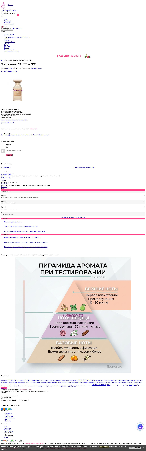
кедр (76, 380)
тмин (100, 382)
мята (48, 380)
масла (30, 135)
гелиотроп (76, 385)
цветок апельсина (131, 380)
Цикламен (60, 382)
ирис (62, 386)
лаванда (96, 380)
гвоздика (39, 386)
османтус (119, 382)
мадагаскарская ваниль (81, 386)
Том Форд (3, 135)
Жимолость (43, 386)
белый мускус (113, 380)
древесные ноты (71, 386)
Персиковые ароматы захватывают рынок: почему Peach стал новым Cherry (26, 242)
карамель (115, 382)
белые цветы (110, 382)
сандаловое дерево (25, 386)
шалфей (5, 380)
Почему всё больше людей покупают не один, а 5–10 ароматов (22, 237)
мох (98, 382)
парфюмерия (46, 135)
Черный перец (4, 385)
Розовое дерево (25, 382)
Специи (127, 382)
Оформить (4, 30)
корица (124, 382)
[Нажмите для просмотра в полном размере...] (17, 106)
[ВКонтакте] (2, 409)
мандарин (36, 380)
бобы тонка (122, 380)
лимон (13, 382)
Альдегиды (16, 385)
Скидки (7, 414)
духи (14, 135)
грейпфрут (126, 385)
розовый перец (115, 385)
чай (132, 382)
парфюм (9, 135)
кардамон (3, 382)
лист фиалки (106, 380)
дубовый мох (21, 380)
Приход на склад (36, 68)
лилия (38, 385)
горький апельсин (56, 386)
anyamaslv (9, 68)
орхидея (70, 380)
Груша (19, 386)
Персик (64, 380)
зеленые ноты (43, 385)
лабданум (48, 382)
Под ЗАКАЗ (4, 183)
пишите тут (33, 128)
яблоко (30, 382)
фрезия (140, 382)
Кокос (16, 382)
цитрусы (33, 382)
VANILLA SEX (37, 135)
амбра (95, 384)
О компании (8, 413)
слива (130, 382)
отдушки (25, 135)
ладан (51, 386)
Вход (5, 19)
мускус (82, 379)
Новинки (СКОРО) (6, 174)
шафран (20, 382)
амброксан (64, 382)
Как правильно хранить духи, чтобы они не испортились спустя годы (24, 231)
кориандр (101, 380)
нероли (15, 386)
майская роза (69, 382)
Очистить (10, 30)
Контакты (8, 421)
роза (108, 385)
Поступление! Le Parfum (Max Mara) (84, 167)
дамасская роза (104, 382)
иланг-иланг (54, 382)
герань (2, 380)
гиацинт (141, 380)
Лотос (73, 380)
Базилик (95, 382)
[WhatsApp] (9, 409)
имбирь (48, 386)
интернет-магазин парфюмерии (34, 443)
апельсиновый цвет (7, 386)
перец (46, 380)
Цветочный (43, 382)
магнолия (8, 382)
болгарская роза (89, 382)
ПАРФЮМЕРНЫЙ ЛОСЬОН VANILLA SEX (14, 120)
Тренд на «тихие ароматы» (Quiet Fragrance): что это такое (21, 226)
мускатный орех (33, 386)
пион (8, 385)
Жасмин (102, 384)
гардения (72, 385)
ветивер (52, 380)
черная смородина (80, 382)
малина (65, 386)
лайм (67, 380)
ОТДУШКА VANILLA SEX (9, 71)
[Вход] (7, 146)
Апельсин (136, 382)
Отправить (9, 155)
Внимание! (4, 187)
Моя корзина (7, 22)
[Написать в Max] (140, 426)
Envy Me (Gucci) (5, 167)
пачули (90, 380)
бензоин (12, 385)
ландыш (48, 385)
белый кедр (58, 380)
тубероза (138, 385)
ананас (121, 385)
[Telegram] (11, 409)
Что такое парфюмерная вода (12, 222)
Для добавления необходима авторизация (73, 217)
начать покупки (17, 28)
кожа (73, 382)
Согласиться (135, 448)
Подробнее (4, 388)
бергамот (12, 380)
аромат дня (19, 135)
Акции (3, 180)
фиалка (42, 380)
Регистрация (7, 21)
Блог (6, 419)
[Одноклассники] (4, 409)
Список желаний (9, 24)
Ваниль (29, 380)
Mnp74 (6, 437)
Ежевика (137, 380)
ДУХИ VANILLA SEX (7, 123)
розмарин (38, 382)
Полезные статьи (10, 418)
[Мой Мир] (6, 409)
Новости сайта (9, 416)
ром (12, 386)
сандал (132, 384)
